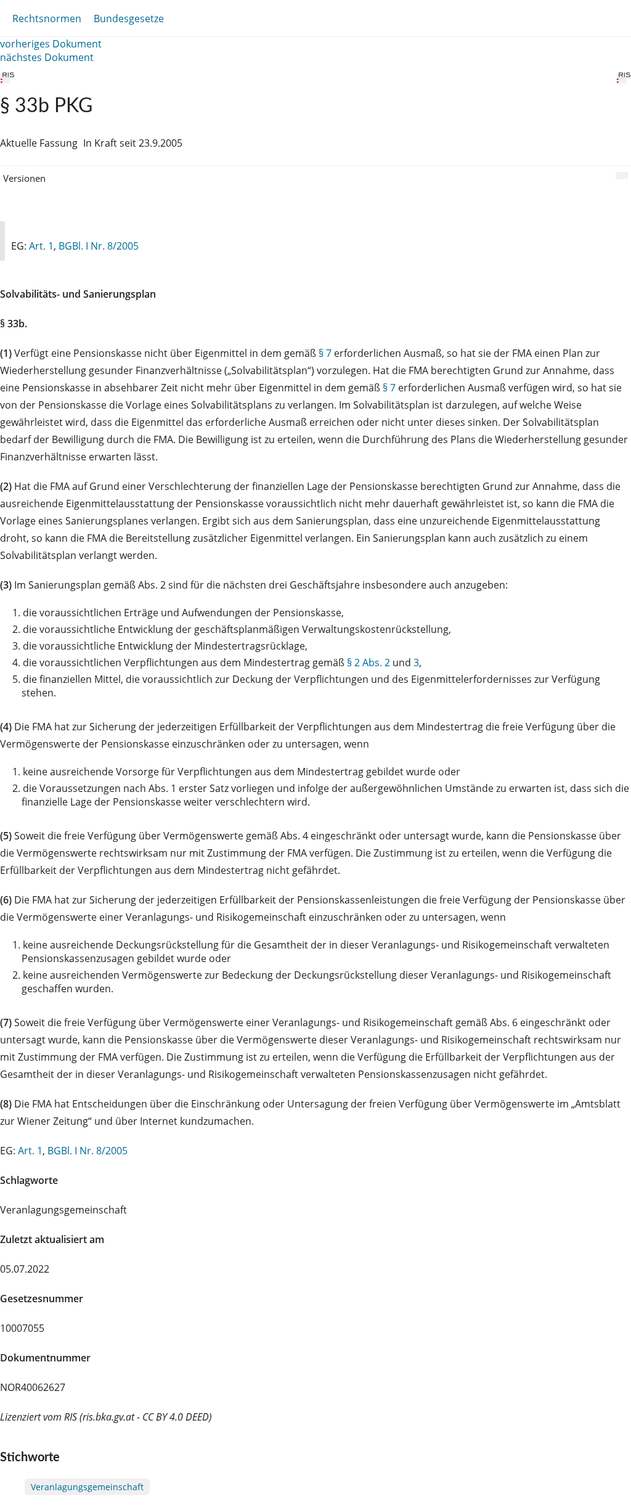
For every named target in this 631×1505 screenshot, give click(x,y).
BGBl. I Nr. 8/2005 (99, 246)
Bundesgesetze (129, 18)
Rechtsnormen (46, 18)
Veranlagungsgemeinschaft (87, 1487)
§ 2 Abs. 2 (368, 662)
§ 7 (325, 353)
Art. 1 (41, 246)
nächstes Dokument (47, 57)
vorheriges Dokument (51, 44)
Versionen (24, 178)
